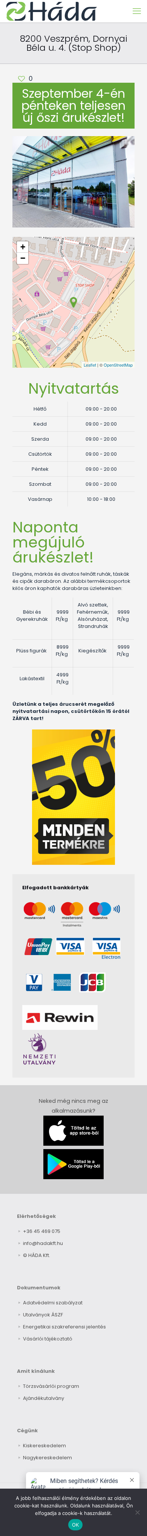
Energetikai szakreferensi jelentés (64, 1326)
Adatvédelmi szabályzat (53, 1302)
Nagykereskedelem (47, 1457)
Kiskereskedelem (44, 1445)
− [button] (22, 258)
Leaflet (90, 365)
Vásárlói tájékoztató (47, 1338)
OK (75, 1525)
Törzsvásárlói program (51, 1386)
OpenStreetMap (118, 365)
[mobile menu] (136, 11)
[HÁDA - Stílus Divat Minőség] (52, 11)
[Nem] (137, 1512)
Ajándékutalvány (43, 1398)
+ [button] (22, 247)
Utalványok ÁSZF (43, 1314)
